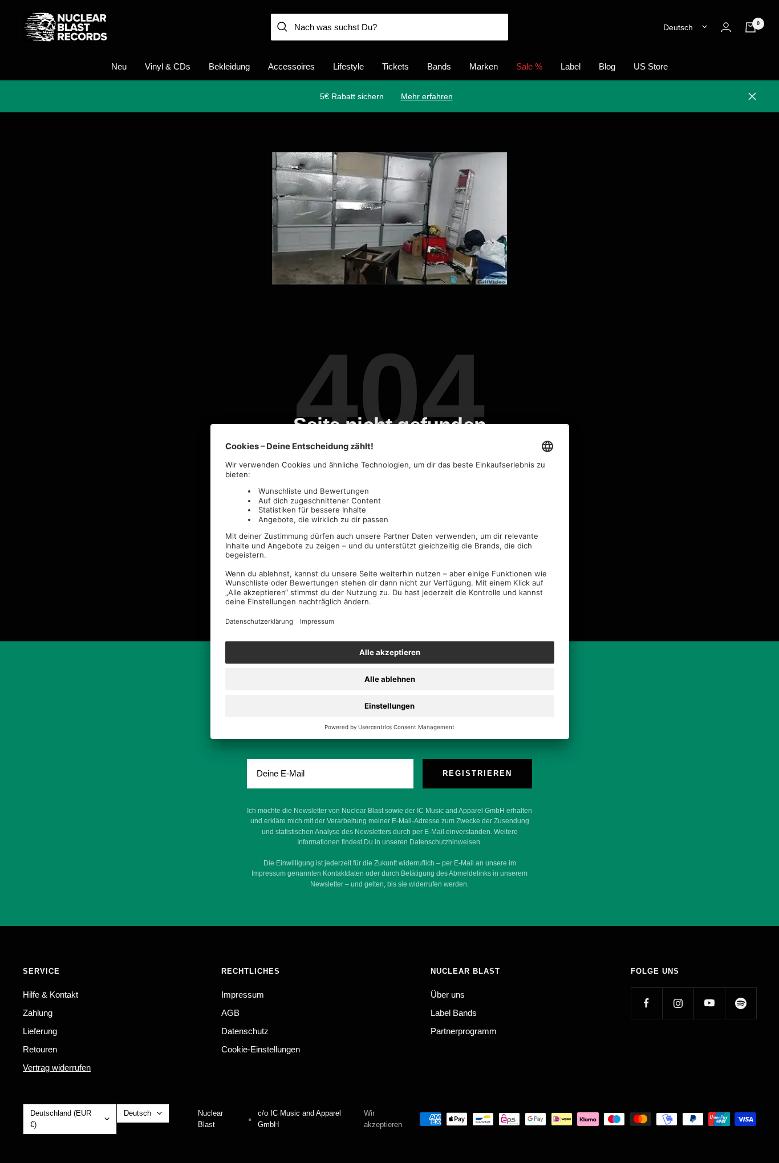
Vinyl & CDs (167, 66)
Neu (119, 66)
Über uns (448, 994)
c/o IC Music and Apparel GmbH (299, 1119)
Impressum (242, 994)
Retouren (40, 1049)
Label (571, 66)
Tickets (395, 66)
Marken (483, 66)
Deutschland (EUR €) (60, 1119)
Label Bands (454, 1013)
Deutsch (678, 27)
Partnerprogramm (464, 1031)
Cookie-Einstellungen (260, 1049)
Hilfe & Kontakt (50, 994)
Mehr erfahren (427, 96)
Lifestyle (348, 66)
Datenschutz (245, 1031)
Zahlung (37, 1013)
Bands (439, 66)
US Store (651, 66)
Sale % (529, 66)
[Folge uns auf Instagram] (677, 1003)
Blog (607, 66)
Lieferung (40, 1031)
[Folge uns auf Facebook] (646, 1003)
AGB (230, 1013)
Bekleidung (229, 66)
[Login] (726, 27)
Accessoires (291, 66)
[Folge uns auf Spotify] (740, 1003)
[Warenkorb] (750, 27)
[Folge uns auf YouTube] (709, 1003)
